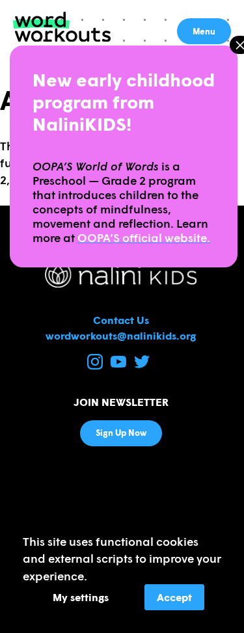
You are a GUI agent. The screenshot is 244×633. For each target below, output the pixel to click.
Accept (174, 597)
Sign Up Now (121, 432)
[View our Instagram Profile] (96, 365)
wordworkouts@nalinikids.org (121, 335)
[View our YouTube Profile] (120, 365)
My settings (81, 597)
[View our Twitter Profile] (142, 365)
